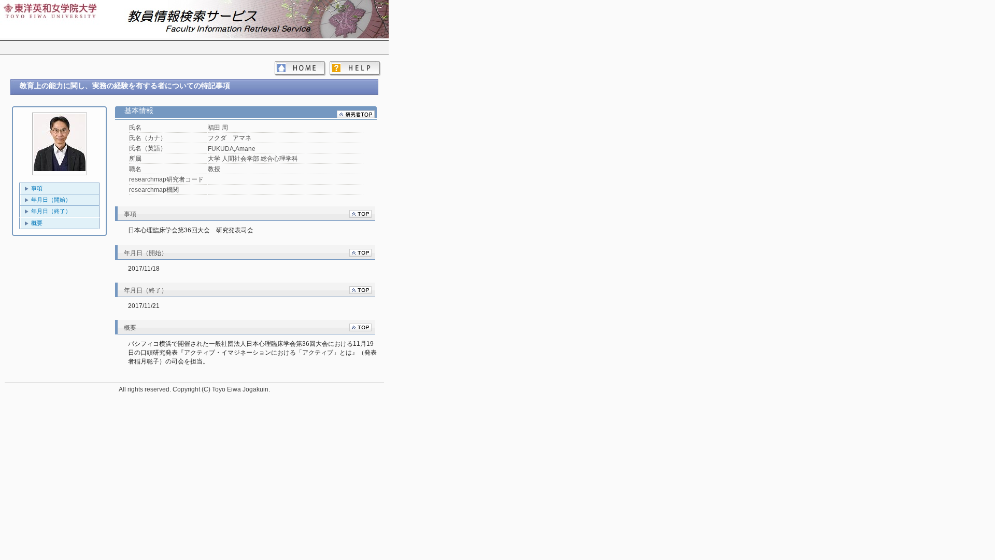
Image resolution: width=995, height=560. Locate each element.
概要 (36, 223)
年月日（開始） (51, 200)
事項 (36, 188)
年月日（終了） (51, 211)
